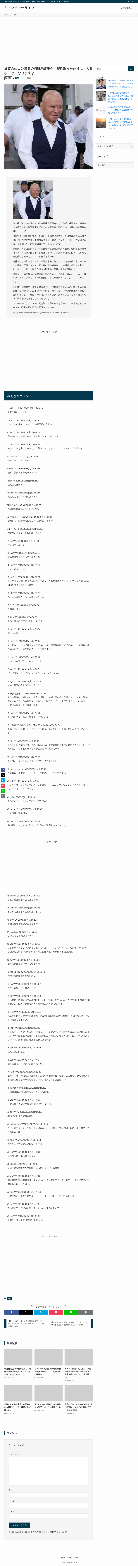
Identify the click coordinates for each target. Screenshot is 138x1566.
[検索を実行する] (131, 68)
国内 (17, 78)
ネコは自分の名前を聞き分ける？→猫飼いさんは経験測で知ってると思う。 (120, 110)
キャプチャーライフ (19, 7)
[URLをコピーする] (85, 1312)
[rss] (128, 1)
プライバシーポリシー (69, 1558)
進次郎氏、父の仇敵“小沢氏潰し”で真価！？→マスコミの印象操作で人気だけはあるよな (120, 83)
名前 (10, 1490)
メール (11, 1501)
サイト (11, 1511)
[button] (11, 1312)
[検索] (132, 1)
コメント (14, 1454)
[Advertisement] (69, 37)
